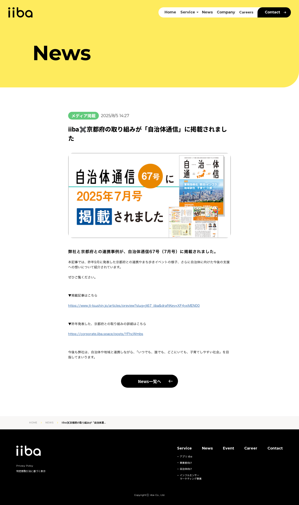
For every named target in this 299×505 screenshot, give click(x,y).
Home (170, 12)
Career (250, 448)
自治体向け (186, 468)
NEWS (49, 422)
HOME (33, 422)
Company (226, 12)
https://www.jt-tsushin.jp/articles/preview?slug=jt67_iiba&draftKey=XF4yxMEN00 (134, 305)
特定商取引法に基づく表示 (31, 471)
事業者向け (186, 462)
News (207, 12)
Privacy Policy (24, 465)
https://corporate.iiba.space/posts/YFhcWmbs (105, 333)
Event (228, 448)
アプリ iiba (186, 456)
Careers (246, 12)
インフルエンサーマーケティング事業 (191, 476)
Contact (275, 448)
